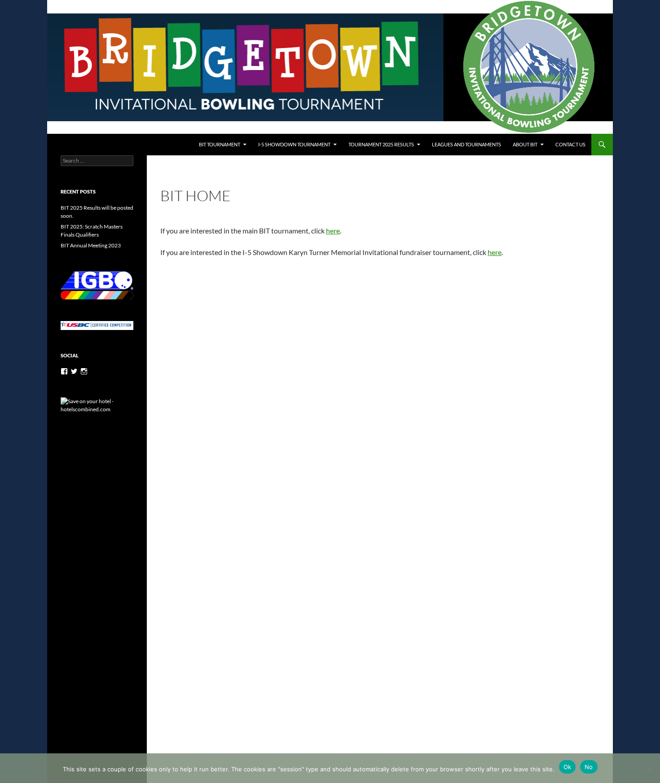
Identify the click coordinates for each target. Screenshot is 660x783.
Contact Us (570, 144)
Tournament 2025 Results (381, 144)
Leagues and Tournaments (466, 144)
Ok (567, 766)
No (589, 766)
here (495, 252)
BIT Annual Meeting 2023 (91, 245)
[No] (648, 768)
